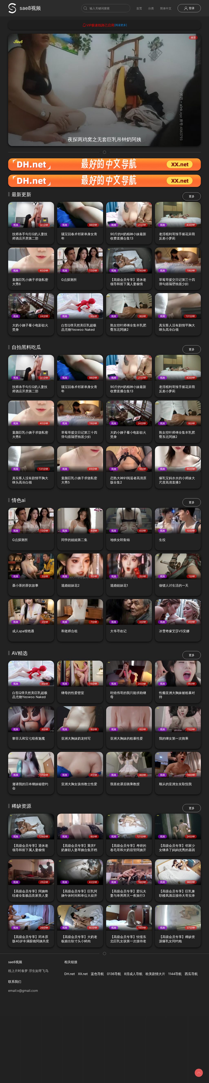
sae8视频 (30, 8)
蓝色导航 (97, 974)
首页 (139, 8)
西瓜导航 (191, 974)
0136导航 (114, 974)
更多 (192, 196)
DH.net (69, 974)
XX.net (83, 974)
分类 (151, 8)
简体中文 (165, 8)
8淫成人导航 (133, 974)
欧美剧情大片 (155, 974)
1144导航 (175, 974)
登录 (191, 8)
